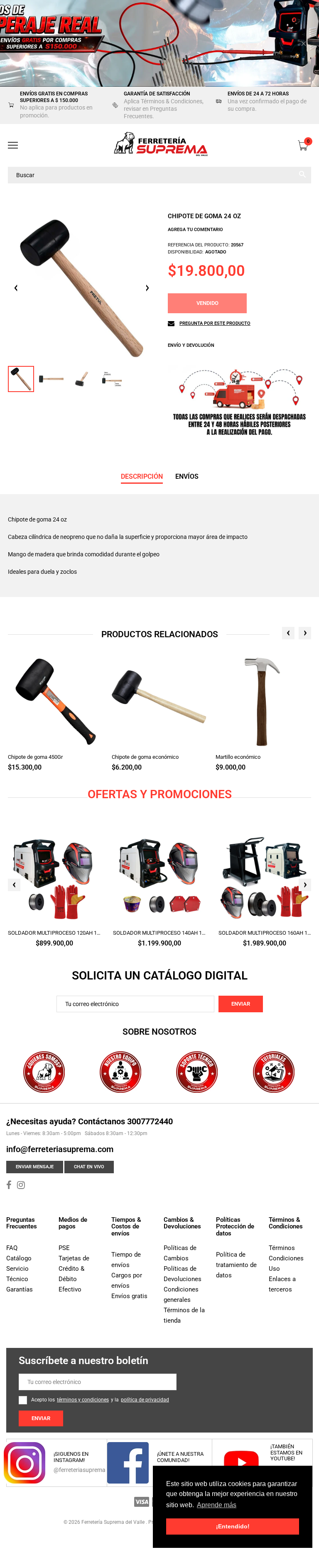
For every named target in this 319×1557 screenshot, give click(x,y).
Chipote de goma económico (145, 757)
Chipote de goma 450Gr (35, 757)
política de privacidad (145, 1400)
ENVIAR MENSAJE (35, 1167)
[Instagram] (21, 1186)
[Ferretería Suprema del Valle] (159, 145)
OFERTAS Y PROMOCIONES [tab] (160, 794)
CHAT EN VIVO (89, 1167)
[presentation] (288, 633)
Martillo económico (238, 757)
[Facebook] (9, 1186)
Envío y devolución (191, 345)
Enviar (240, 1004)
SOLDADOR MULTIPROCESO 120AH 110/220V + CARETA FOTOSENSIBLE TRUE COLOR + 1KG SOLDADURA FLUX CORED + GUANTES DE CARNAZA (54, 933)
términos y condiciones (83, 1400)
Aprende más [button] (216, 1504)
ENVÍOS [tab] (187, 476)
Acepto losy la (100, 1400)
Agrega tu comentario (195, 229)
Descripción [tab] (142, 476)
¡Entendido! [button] (233, 1526)
